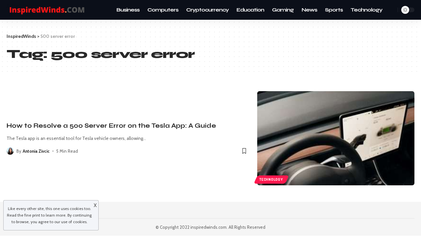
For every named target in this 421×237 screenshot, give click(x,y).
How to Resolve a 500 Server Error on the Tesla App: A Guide (111, 125)
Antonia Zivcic (36, 151)
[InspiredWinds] (48, 10)
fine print (32, 215)
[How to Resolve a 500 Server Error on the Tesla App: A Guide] (335, 138)
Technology (271, 179)
